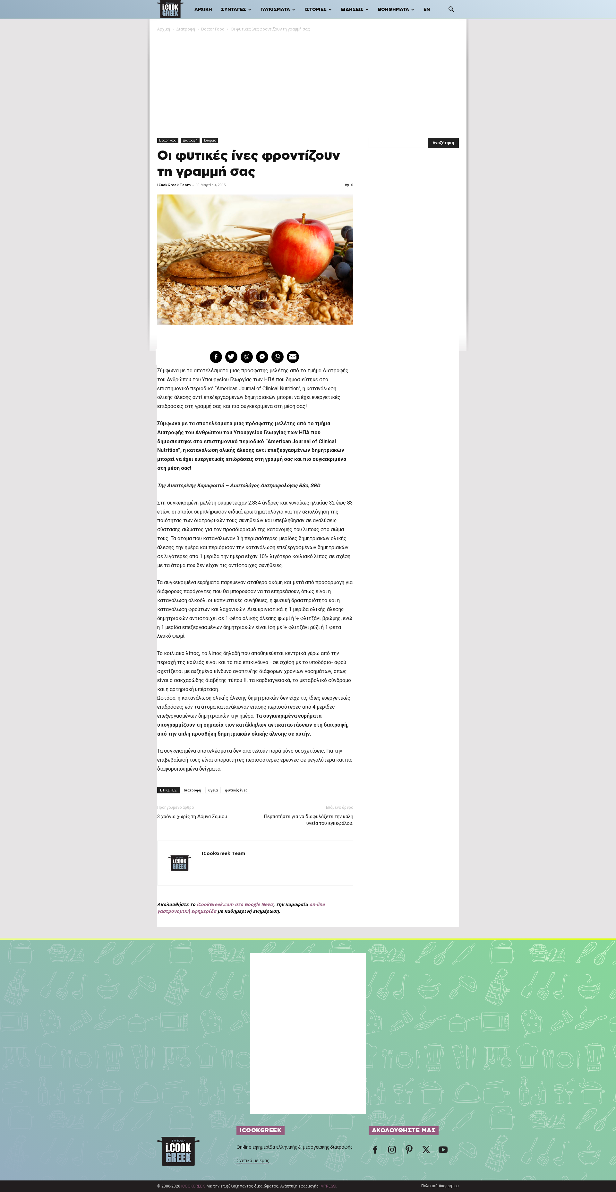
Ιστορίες (315, 9)
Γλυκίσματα (275, 9)
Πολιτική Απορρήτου (440, 1186)
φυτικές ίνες (236, 790)
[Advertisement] (308, 80)
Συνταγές (233, 9)
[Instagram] (392, 1151)
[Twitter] (426, 1151)
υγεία (213, 790)
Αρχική (203, 9)
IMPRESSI (328, 1186)
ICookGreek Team (174, 184)
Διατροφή (185, 29)
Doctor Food (213, 29)
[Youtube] (443, 1151)
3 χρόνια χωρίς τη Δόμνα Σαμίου (192, 816)
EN (427, 9)
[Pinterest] (409, 1151)
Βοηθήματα (393, 9)
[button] (451, 10)
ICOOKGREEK (193, 1186)
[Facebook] (375, 1151)
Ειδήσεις (352, 9)
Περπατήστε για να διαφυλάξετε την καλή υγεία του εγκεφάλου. (308, 820)
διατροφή (192, 790)
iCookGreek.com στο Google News (235, 904)
